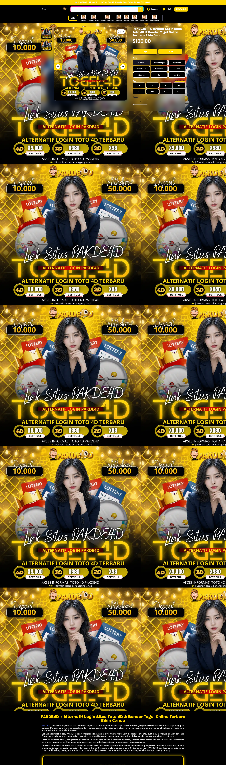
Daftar (170, 51)
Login (145, 51)
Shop (44, 9)
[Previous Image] (58, 66)
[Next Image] (123, 66)
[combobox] (104, 9)
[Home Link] (58, 9)
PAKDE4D (46, 725)
